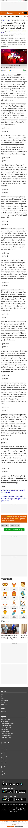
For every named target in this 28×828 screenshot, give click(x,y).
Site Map (5, 808)
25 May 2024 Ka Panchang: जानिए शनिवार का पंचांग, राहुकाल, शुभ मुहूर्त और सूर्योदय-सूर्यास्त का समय (14, 498)
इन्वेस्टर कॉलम (3, 702)
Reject (19, 826)
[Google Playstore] (7, 791)
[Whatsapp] (24, 70)
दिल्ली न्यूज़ (3, 753)
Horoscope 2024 (15, 525)
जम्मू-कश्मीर (3, 773)
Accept (10, 826)
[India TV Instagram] (10, 784)
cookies (14, 824)
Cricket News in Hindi (6, 727)
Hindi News (3, 20)
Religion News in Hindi (6, 731)
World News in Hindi (5, 721)
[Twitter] (6, 784)
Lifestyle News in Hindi (6, 737)
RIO (25, 809)
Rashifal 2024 (4, 525)
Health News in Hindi (6, 735)
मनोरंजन (17, 16)
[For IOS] (20, 799)
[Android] (19, 0)
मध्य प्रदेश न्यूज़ (4, 759)
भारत (9, 16)
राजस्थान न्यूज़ (3, 763)
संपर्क (2, 694)
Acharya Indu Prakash (11, 31)
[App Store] (20, 791)
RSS (21, 809)
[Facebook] (3, 784)
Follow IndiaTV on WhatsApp (13, 529)
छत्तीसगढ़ (2, 771)
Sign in (25, 0)
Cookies (4, 821)
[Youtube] (14, 784)
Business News (4, 729)
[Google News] (4, 70)
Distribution (14, 811)
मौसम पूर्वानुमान (3, 711)
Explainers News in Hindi (7, 733)
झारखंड (2, 775)
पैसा (24, 16)
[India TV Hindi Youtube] (23, 0)
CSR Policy (4, 809)
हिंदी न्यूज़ (9, 517)
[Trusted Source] (12, 70)
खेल (21, 16)
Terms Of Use (12, 808)
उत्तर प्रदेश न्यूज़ (4, 751)
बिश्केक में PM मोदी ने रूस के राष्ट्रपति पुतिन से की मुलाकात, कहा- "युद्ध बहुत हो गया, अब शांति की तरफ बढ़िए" (9, 637)
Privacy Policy (20, 808)
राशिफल (8, 20)
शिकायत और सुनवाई (4, 700)
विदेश (13, 16)
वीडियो (5, 16)
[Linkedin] (17, 784)
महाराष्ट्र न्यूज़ (3, 761)
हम (1, 696)
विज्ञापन (2, 698)
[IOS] (17, 0)
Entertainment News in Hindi (7, 723)
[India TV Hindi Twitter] (21, 0)
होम (1, 16)
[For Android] (7, 799)
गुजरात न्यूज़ (3, 765)
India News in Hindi (5, 719)
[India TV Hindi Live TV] (25, 13)
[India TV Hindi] (9, 13)
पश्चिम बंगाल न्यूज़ (4, 755)
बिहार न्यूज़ (3, 757)
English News (4, 704)
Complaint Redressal (14, 809)
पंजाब (2, 767)
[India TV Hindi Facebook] (20, 0)
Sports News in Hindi (6, 725)
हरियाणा (2, 769)
